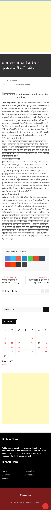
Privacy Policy (30, 471)
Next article (42, 277)
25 (12, 352)
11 (12, 343)
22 (39, 347)
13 (25, 343)
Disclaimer (6, 475)
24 (5, 352)
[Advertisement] (25, 26)
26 (19, 352)
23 (46, 347)
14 (32, 343)
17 (5, 347)
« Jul (4, 364)
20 (25, 347)
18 (12, 347)
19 (19, 347)
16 (46, 343)
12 (19, 343)
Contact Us (29, 475)
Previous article (10, 277)
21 (32, 347)
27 (25, 352)
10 (5, 343)
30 (46, 352)
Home (4, 471)
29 (39, 352)
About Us (6, 479)
